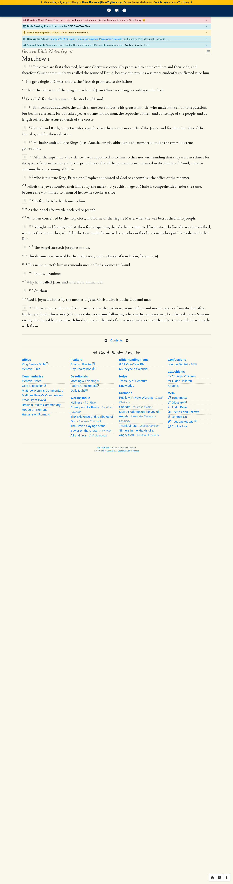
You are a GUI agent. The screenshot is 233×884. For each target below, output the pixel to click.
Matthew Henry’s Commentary (42, 390)
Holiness (83, 402)
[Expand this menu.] (226, 877)
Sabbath (135, 407)
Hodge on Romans (34, 409)
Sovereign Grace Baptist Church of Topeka (121, 451)
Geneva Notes (31, 381)
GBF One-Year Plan (79, 26)
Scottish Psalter (82, 364)
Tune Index (179, 397)
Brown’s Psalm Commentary (41, 405)
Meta (171, 393)
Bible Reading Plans (134, 359)
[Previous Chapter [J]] (109, 11)
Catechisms (176, 371)
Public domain (103, 448)
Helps (123, 376)
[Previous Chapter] (106, 340)
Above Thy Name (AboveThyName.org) (102, 2)
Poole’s (87, 39)
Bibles (26, 359)
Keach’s (173, 386)
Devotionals (79, 376)
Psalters (76, 359)
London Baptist (182, 364)
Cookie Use (179, 426)
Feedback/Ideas (183, 421)
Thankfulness (139, 425)
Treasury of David (34, 400)
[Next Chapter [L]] (124, 11)
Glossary (178, 402)
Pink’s (110, 39)
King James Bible (35, 364)
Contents (116, 340)
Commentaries (32, 376)
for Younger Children (182, 376)
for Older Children (180, 381)
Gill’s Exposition (34, 386)
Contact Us (179, 417)
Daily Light (78, 390)
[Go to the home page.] (212, 877)
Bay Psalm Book (82, 369)
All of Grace (88, 435)
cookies (75, 20)
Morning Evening (84, 381)
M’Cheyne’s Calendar (133, 369)
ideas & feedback (78, 32)
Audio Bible (179, 407)
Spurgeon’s (62, 39)
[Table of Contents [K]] (116, 11)
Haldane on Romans (36, 414)
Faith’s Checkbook (84, 386)
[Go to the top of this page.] (219, 877)
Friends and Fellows (185, 412)
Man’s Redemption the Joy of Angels (139, 416)
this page (163, 2)
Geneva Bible (31, 369)
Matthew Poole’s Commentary (42, 395)
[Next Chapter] (127, 340)
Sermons (125, 393)
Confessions (177, 359)
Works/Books (80, 398)
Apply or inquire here (137, 45)
